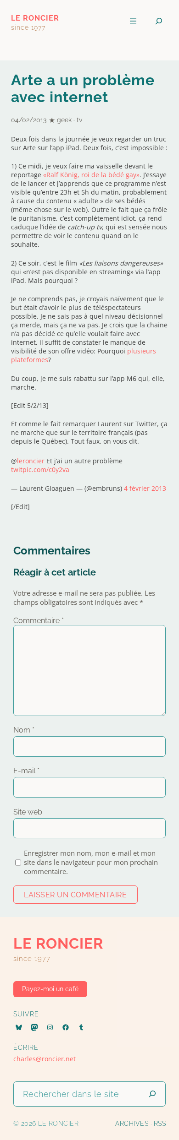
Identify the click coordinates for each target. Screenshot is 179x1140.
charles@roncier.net (44, 1058)
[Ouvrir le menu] (133, 21)
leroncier (31, 460)
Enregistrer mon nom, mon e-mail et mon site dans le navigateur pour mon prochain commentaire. (91, 862)
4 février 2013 (145, 488)
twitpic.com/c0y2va (40, 469)
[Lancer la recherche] (152, 1094)
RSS (160, 1123)
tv (79, 120)
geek (64, 120)
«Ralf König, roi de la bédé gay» (91, 174)
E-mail (26, 770)
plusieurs (141, 351)
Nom (23, 730)
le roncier (35, 18)
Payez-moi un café (50, 989)
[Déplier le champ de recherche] (159, 21)
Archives (131, 1123)
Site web (27, 812)
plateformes (29, 359)
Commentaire (38, 620)
